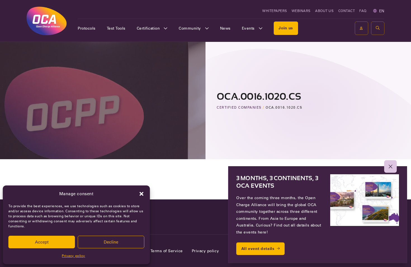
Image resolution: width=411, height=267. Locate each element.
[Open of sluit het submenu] (165, 28)
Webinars (301, 11)
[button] (141, 194)
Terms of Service (166, 251)
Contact (346, 11)
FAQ (363, 11)
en (381, 11)
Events (248, 28)
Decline (111, 242)
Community (190, 28)
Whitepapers (274, 11)
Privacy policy (73, 256)
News (225, 28)
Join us (285, 28)
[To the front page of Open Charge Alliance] (47, 21)
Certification (148, 28)
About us (324, 11)
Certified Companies (239, 107)
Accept (42, 242)
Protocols (87, 28)
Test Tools (116, 28)
